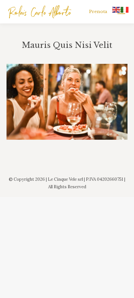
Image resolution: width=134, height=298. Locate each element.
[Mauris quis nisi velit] (67, 102)
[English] (116, 9)
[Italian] (125, 9)
